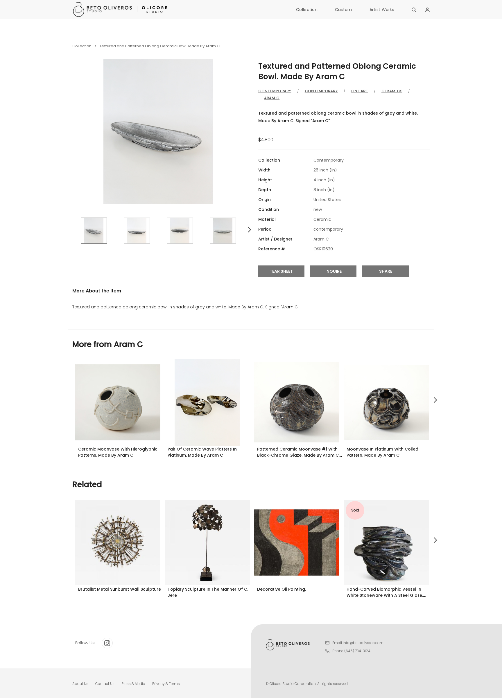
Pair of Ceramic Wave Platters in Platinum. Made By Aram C (202, 452)
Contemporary (274, 91)
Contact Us (104, 683)
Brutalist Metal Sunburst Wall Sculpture (119, 589)
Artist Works (382, 9)
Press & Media (133, 683)
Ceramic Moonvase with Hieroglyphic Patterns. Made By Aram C (117, 452)
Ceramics (391, 91)
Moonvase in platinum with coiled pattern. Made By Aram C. (382, 452)
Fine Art (359, 91)
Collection (307, 9)
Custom (343, 9)
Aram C (272, 98)
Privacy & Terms (166, 683)
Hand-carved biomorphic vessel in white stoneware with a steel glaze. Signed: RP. (385, 595)
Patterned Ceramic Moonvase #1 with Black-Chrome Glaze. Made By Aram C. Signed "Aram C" (298, 455)
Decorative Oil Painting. (281, 589)
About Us (80, 683)
